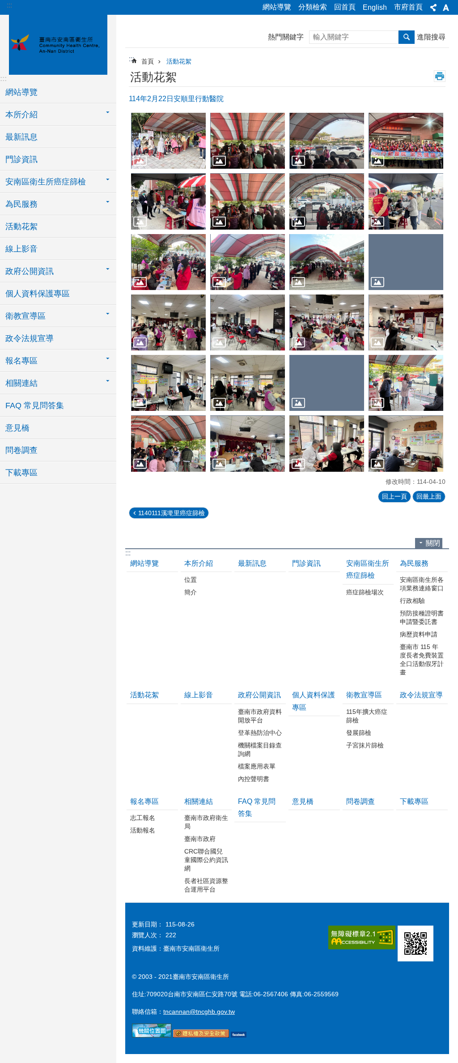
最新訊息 (21, 136)
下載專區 (21, 472)
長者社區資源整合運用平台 (206, 885)
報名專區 (144, 801)
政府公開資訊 (259, 695)
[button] (168, 141)
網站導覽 (277, 7)
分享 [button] (433, 7)
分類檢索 (312, 7)
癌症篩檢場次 (365, 592)
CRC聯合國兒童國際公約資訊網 (206, 860)
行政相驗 (412, 600)
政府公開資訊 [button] (29, 271)
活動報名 (142, 830)
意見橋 (17, 427)
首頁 (147, 61)
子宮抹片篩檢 (365, 745)
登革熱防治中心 (260, 732)
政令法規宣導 (29, 338)
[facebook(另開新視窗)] (238, 1035)
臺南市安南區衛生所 (58, 43)
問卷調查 (21, 450)
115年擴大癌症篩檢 (366, 716)
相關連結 (198, 801)
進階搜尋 (431, 37)
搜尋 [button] (407, 37)
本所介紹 (198, 563)
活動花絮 (21, 226)
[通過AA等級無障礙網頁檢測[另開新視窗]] (361, 937)
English (375, 7)
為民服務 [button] (21, 204)
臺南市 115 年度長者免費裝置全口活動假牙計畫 (422, 659)
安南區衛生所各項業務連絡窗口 (422, 584)
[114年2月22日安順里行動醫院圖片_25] (415, 943)
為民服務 (414, 563)
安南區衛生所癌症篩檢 (367, 569)
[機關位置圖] (151, 1035)
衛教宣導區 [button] (25, 316)
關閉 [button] (433, 543)
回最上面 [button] (428, 496)
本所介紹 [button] (21, 114)
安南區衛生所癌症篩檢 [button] (45, 181)
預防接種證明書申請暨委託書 (422, 617)
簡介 (190, 592)
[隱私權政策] (201, 1035)
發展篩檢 (358, 732)
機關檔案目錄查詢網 (260, 749)
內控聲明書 (253, 778)
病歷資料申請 (418, 634)
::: (9, 5)
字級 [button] (446, 7)
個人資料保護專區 (37, 293)
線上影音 (21, 248)
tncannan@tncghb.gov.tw (199, 1011)
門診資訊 (21, 159)
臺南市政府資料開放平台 (260, 716)
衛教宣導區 (364, 695)
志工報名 (142, 817)
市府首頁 (408, 7)
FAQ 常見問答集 (34, 405)
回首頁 (345, 7)
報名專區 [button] (21, 360)
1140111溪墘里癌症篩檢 (171, 513)
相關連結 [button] (21, 383)
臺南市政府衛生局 (206, 822)
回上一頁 (394, 496)
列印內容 (439, 76)
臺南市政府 (200, 838)
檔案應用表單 (257, 766)
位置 (190, 579)
